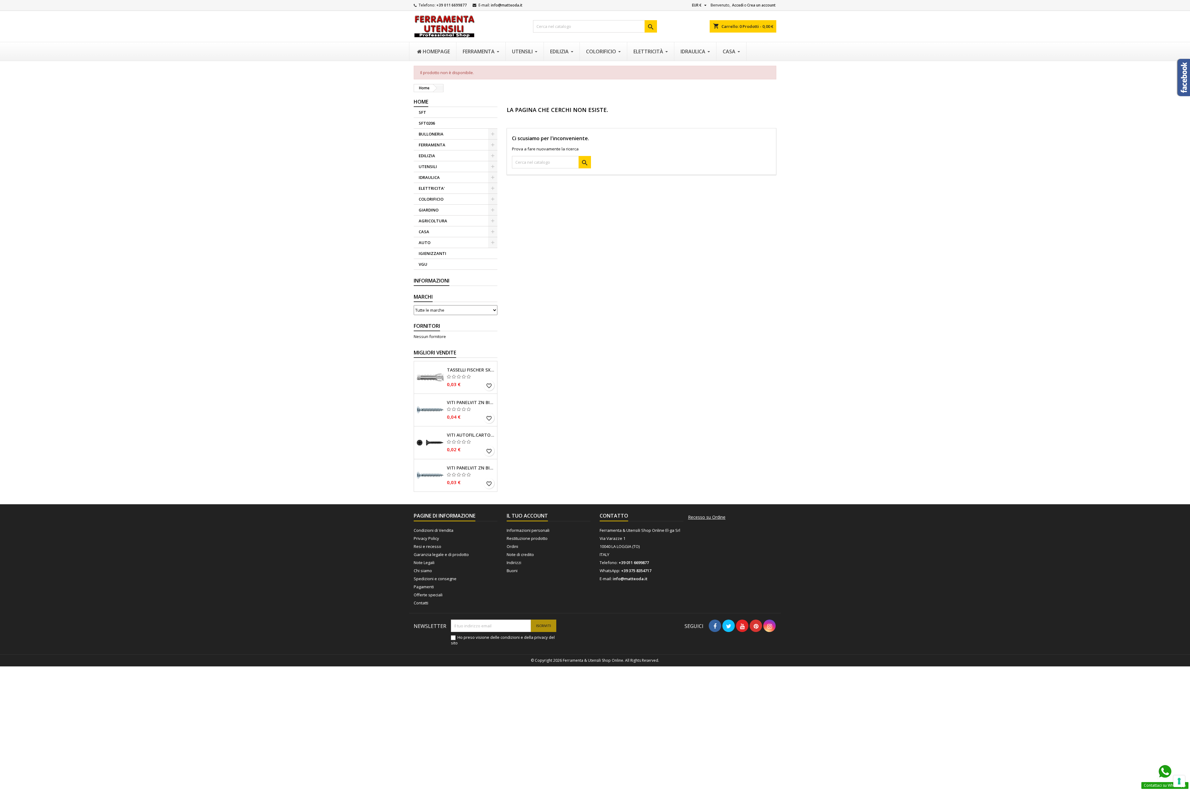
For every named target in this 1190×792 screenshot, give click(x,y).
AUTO (424, 242)
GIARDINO (429, 210)
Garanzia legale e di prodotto (441, 554)
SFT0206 (427, 123)
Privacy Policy (426, 538)
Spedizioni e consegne (435, 578)
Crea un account (761, 5)
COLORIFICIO (431, 199)
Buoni (512, 570)
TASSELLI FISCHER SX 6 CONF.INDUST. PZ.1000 (471, 369)
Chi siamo (423, 570)
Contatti (421, 603)
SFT (422, 112)
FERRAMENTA (432, 145)
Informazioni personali (528, 530)
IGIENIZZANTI (432, 253)
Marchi (423, 296)
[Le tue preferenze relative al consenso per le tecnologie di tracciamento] (1179, 781)
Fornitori (427, 326)
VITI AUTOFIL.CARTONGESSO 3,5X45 (471, 435)
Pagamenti (424, 587)
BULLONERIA (431, 134)
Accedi (737, 5)
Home (421, 101)
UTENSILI (428, 166)
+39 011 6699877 (451, 5)
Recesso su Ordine (706, 517)
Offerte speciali (428, 595)
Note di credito (520, 554)
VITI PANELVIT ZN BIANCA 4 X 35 (471, 467)
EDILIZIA (427, 155)
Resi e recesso (427, 546)
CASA (424, 231)
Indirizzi (514, 562)
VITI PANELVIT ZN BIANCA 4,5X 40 (471, 402)
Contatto (614, 515)
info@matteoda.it (506, 5)
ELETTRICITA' (432, 188)
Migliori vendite (435, 352)
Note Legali (424, 562)
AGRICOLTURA (433, 221)
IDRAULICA (429, 177)
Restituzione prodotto (527, 538)
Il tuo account (527, 515)
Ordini (512, 546)
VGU (423, 264)
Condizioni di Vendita (433, 530)
